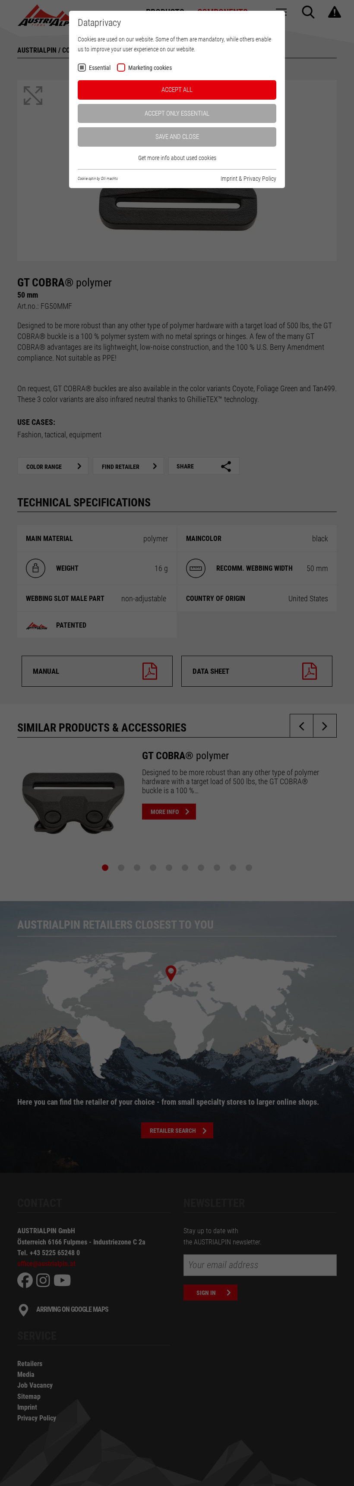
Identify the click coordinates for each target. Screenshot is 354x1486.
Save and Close (177, 137)
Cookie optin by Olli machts (98, 178)
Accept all (177, 90)
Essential (100, 68)
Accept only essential (177, 113)
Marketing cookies (150, 68)
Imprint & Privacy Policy (248, 178)
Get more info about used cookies (177, 157)
